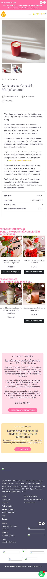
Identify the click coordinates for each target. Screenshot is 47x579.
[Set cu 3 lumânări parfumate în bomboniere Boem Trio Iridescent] (11, 294)
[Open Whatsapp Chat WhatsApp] (41, 574)
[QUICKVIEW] (19, 241)
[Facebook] (41, 2)
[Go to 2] (17, 68)
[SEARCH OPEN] (34, 14)
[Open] (37, 14)
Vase (3, 79)
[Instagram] (44, 2)
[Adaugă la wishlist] (19, 238)
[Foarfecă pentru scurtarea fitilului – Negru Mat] (11, 246)
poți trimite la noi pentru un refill (19, 160)
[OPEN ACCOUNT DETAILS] (41, 14)
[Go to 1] (6, 68)
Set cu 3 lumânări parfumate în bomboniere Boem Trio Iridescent (11, 310)
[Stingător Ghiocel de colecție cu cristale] (34, 246)
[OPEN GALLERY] (23, 41)
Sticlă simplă (12, 79)
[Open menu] (29, 14)
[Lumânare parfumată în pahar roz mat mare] (34, 294)
